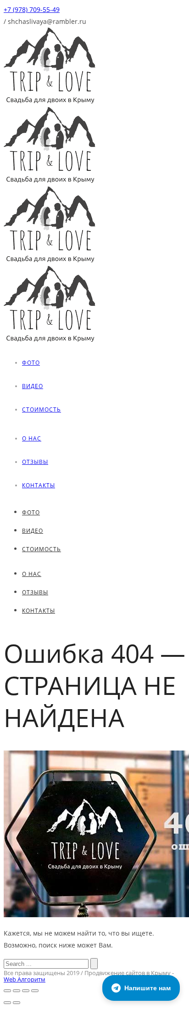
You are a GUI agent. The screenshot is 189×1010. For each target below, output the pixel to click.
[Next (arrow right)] (16, 1002)
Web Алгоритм (24, 979)
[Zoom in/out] (35, 990)
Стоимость (41, 409)
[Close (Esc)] (7, 990)
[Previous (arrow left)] (7, 1002)
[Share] (16, 990)
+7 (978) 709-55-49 (32, 9)
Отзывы (35, 462)
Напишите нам (147, 988)
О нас (31, 438)
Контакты (38, 485)
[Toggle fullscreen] (25, 990)
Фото (31, 363)
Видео (32, 386)
